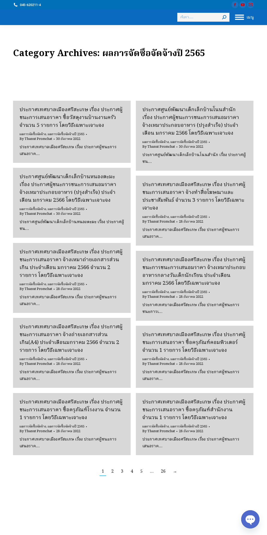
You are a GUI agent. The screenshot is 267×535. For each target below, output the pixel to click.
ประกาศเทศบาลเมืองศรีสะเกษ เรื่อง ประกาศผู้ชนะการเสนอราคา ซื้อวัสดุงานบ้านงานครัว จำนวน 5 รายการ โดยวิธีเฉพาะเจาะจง (71, 118)
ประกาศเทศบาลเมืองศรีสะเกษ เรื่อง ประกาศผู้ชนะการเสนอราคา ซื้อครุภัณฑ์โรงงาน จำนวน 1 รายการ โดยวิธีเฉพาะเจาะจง (71, 410)
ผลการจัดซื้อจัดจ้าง (33, 134)
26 (163, 471)
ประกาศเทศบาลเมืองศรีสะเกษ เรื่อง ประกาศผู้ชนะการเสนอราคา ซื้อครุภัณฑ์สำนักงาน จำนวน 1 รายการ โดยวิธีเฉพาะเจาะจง (193, 410)
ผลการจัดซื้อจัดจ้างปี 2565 (66, 134)
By (36, 139)
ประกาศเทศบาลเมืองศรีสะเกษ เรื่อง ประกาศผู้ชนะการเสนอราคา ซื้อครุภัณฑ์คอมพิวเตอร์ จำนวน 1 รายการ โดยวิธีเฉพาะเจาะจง (193, 343)
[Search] (224, 17)
